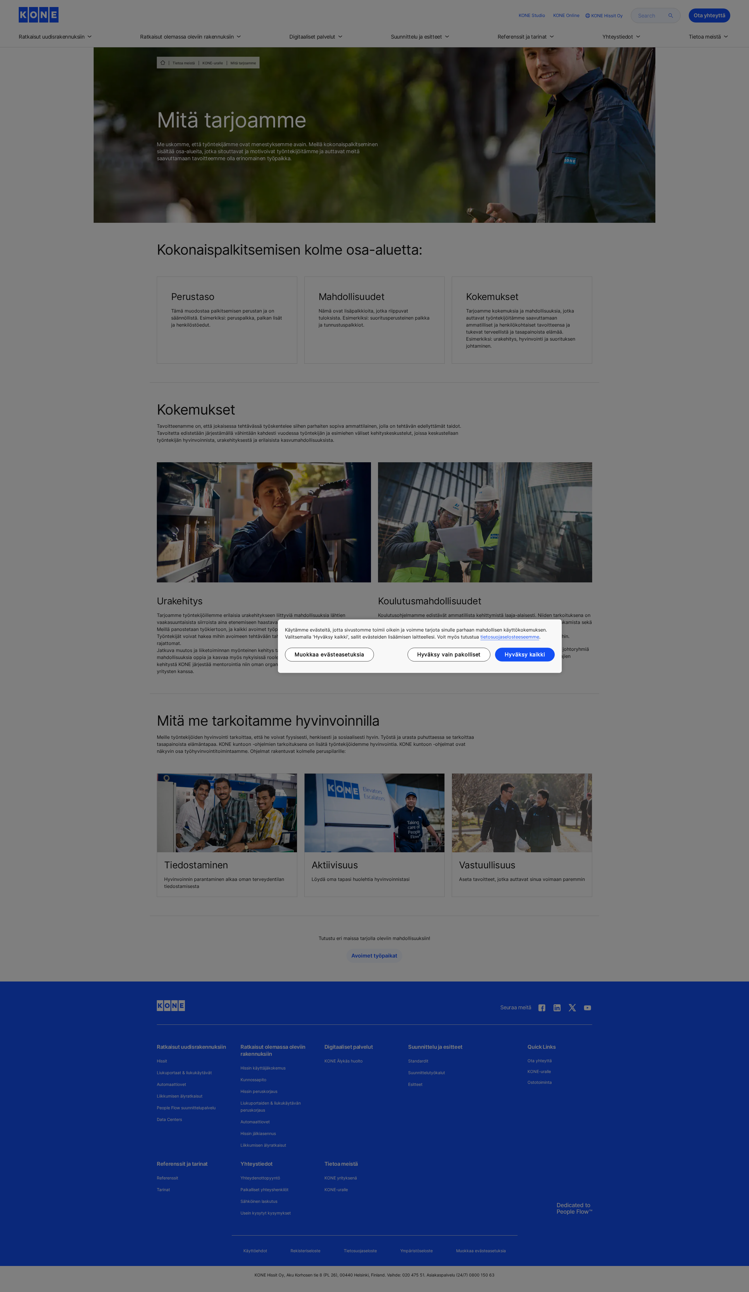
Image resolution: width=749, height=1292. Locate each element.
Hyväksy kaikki (525, 654)
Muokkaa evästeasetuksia (329, 654)
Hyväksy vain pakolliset (449, 654)
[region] (420, 646)
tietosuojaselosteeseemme (509, 637)
